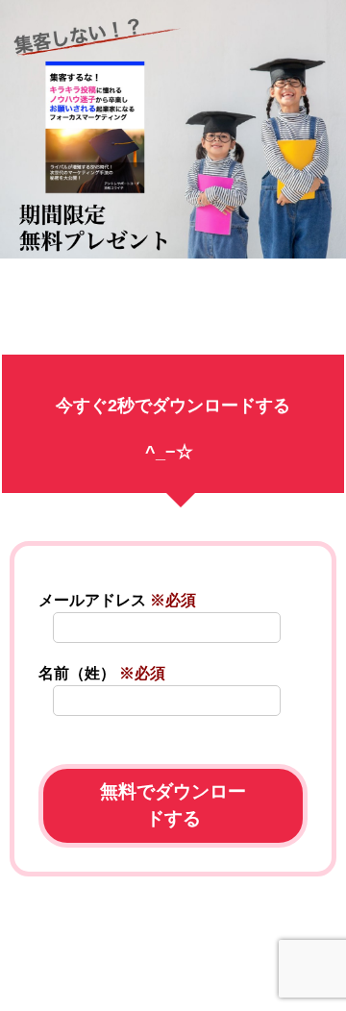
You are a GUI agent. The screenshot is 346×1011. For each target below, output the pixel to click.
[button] (173, 983)
